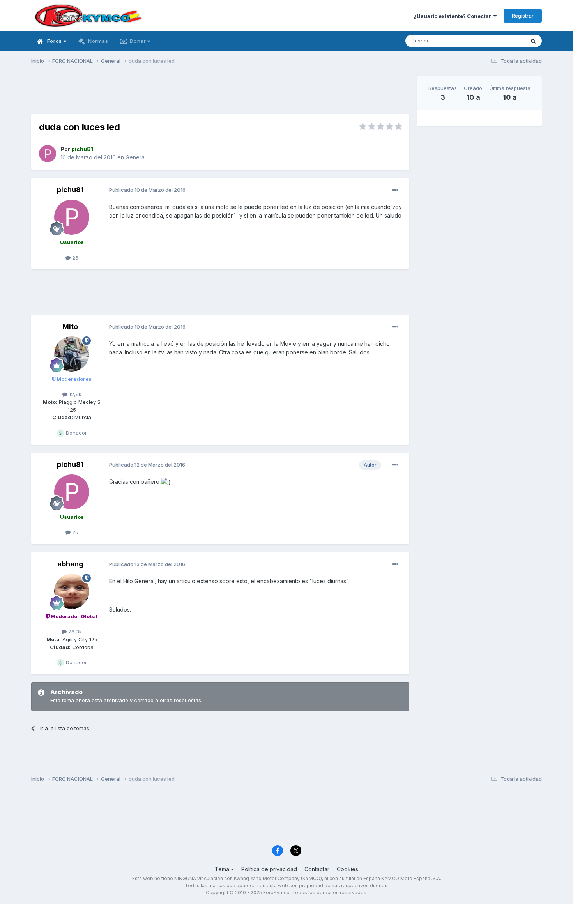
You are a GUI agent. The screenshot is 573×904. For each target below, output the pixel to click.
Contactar (316, 869)
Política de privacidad (269, 869)
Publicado (147, 190)
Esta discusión (497, 41)
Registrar (523, 15)
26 (74, 258)
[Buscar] (533, 41)
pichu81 (70, 190)
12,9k (74, 394)
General (136, 157)
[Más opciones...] (395, 190)
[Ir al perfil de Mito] (71, 354)
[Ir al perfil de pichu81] (47, 153)
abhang (70, 564)
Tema (223, 869)
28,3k (74, 631)
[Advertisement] (220, 93)
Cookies (347, 869)
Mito (70, 326)
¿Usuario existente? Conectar (453, 16)
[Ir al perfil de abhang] (71, 591)
